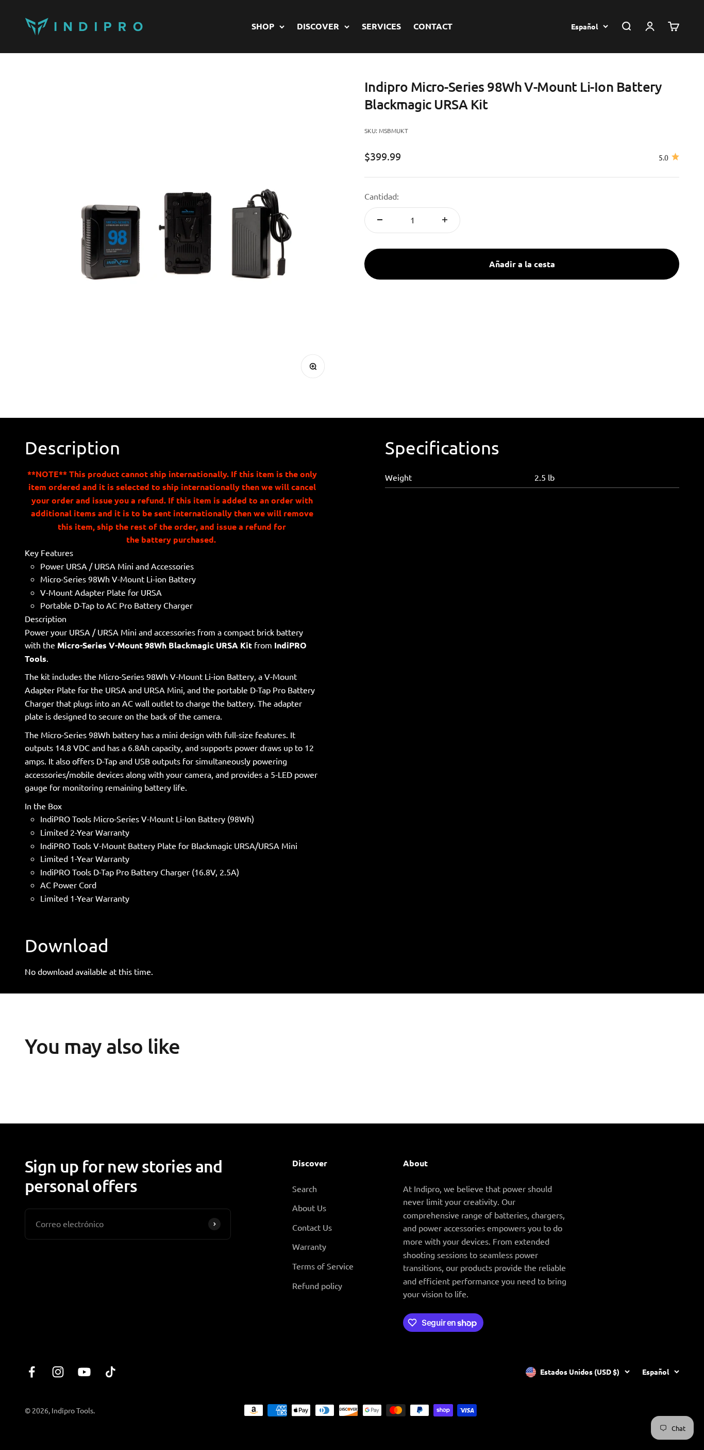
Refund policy (317, 1285)
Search (304, 1188)
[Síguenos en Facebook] (32, 1372)
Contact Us (312, 1227)
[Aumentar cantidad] (445, 219)
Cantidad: (381, 195)
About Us (309, 1207)
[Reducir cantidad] (380, 219)
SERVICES (381, 26)
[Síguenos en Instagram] (58, 1372)
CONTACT (432, 26)
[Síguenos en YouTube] (84, 1372)
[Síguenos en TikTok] (111, 1372)
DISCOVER (318, 26)
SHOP (263, 26)
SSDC (669, 1410)
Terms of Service (323, 1266)
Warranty (309, 1246)
